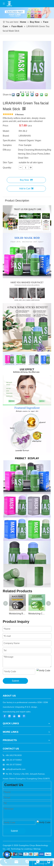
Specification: (9, 140)
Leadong (28, 849)
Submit (15, 681)
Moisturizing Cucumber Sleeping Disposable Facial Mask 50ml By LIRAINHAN (36, 613)
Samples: (7, 145)
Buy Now (24, 180)
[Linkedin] (9, 716)
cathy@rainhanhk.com (15, 769)
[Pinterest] (24, 716)
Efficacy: (7, 150)
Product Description (17, 200)
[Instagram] (19, 716)
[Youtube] (14, 716)
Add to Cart (24, 188)
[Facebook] (4, 716)
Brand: (6, 136)
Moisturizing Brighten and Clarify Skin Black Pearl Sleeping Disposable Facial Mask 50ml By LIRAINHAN (17, 613)
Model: (6, 131)
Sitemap (37, 849)
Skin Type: (8, 162)
